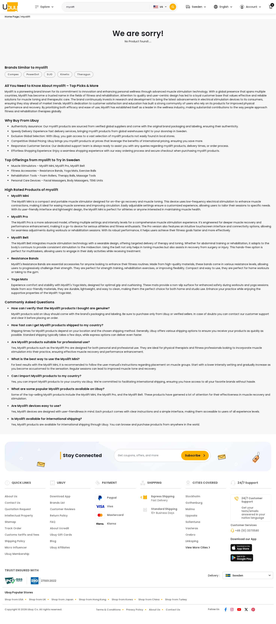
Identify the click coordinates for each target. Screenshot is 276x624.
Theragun (83, 74)
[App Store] (242, 548)
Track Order (13, 528)
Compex (13, 74)
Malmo (190, 509)
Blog (53, 541)
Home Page (12, 16)
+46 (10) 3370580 (247, 530)
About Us (11, 496)
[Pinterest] (253, 610)
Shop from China (148, 599)
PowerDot (32, 74)
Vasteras (192, 528)
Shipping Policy (15, 541)
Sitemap (10, 522)
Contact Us (12, 503)
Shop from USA (14, 599)
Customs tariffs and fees (22, 535)
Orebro (190, 535)
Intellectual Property (19, 515)
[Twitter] (246, 610)
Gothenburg (194, 503)
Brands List (57, 503)
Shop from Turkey (176, 599)
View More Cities (197, 547)
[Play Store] (242, 559)
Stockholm (193, 496)
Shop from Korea (122, 599)
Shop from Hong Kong (92, 599)
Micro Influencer (16, 547)
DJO (49, 74)
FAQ (52, 522)
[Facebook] (226, 610)
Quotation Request (18, 509)
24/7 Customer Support (251, 500)
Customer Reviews (62, 509)
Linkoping (192, 541)
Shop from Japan (62, 599)
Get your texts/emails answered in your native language (253, 512)
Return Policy (59, 515)
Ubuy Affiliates (60, 547)
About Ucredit (59, 528)
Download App (60, 496)
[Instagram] (232, 610)
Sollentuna (193, 522)
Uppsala (191, 515)
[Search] (173, 7)
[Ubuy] (10, 6)
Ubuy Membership (17, 554)
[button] (196, 7)
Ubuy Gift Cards (61, 535)
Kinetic (64, 74)
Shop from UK (37, 599)
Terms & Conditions (108, 609)
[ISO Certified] (42, 580)
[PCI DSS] (13, 580)
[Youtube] (239, 610)
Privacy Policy (134, 609)
